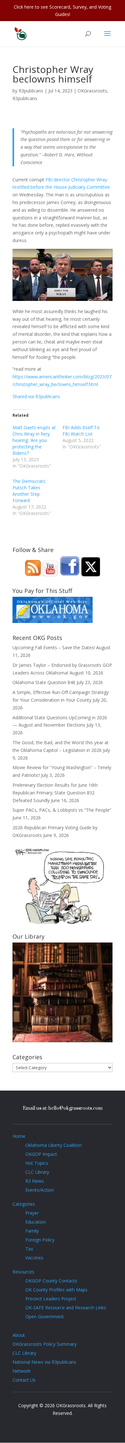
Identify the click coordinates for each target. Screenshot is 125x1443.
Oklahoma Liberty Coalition (53, 1145)
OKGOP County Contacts (51, 1281)
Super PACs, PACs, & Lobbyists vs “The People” (62, 810)
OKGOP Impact (41, 1154)
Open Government (44, 1316)
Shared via (24, 396)
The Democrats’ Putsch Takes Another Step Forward (29, 490)
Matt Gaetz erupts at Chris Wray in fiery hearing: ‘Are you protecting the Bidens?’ (34, 440)
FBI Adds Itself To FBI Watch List (81, 430)
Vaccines (34, 1258)
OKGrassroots (92, 91)
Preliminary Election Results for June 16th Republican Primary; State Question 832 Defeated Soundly (55, 792)
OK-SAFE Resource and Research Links (65, 1308)
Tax (29, 1249)
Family (32, 1231)
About (19, 1335)
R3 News (34, 1181)
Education (35, 1222)
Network (21, 1371)
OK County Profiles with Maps (56, 1290)
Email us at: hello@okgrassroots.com (63, 1108)
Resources (23, 1272)
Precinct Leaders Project (50, 1299)
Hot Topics (36, 1163)
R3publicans (31, 91)
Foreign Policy (39, 1240)
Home (19, 1136)
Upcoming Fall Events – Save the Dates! (54, 647)
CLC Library (37, 1172)
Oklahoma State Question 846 (44, 682)
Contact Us (24, 1380)
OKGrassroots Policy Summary (45, 1344)
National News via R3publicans (44, 1362)
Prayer (32, 1213)
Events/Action (39, 1190)
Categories (24, 1204)
